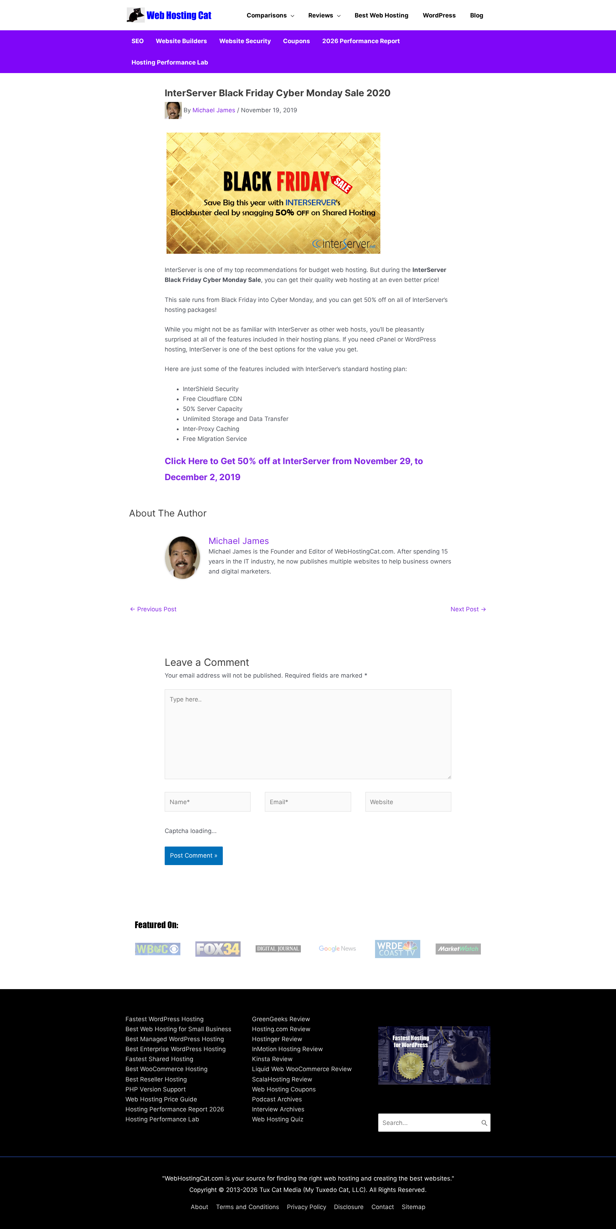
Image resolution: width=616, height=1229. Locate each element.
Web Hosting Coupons (284, 1089)
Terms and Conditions (247, 1206)
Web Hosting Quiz (277, 1119)
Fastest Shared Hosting (159, 1059)
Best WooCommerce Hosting (166, 1069)
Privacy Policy (306, 1206)
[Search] (484, 1122)
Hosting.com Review (281, 1029)
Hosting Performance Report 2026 (174, 1109)
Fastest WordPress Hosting (164, 1019)
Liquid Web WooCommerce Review (302, 1069)
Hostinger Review (277, 1039)
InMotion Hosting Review (287, 1049)
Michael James (213, 110)
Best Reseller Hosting (156, 1079)
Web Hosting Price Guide (161, 1099)
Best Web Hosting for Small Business (178, 1029)
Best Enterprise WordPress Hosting (175, 1049)
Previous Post (153, 609)
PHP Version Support (155, 1089)
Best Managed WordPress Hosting (174, 1039)
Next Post (468, 609)
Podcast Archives (277, 1099)
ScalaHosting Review (282, 1079)
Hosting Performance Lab (162, 1119)
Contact (382, 1206)
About (199, 1206)
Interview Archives (278, 1109)
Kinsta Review (272, 1059)
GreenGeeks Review (281, 1019)
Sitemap (413, 1206)
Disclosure (349, 1206)
